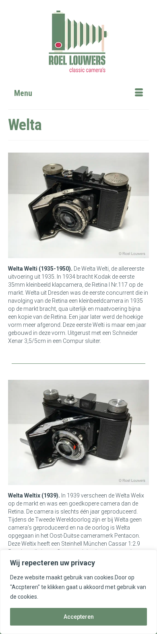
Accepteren (79, 617)
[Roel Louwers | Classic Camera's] (78, 41)
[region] (78, 592)
